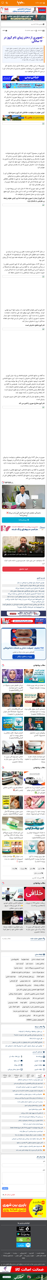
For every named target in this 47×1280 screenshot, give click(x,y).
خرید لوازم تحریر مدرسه (20, 1011)
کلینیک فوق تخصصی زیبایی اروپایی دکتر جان (30, 989)
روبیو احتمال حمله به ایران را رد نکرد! (33, 1124)
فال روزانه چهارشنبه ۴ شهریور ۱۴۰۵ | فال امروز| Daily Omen (26, 1128)
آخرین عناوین (40, 1076)
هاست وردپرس (13, 1002)
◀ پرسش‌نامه (24, 519)
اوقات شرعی (38, 1069)
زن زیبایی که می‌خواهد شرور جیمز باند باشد (31, 1117)
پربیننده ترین (16, 1076)
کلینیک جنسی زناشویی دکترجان (34, 994)
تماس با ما (7, 1253)
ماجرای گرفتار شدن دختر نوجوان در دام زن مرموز (27, 1042)
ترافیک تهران (38, 1065)
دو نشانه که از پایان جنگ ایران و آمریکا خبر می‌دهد (29, 1098)
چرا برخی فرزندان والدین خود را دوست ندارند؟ (28, 1035)
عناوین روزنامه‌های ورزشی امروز (33, 1105)
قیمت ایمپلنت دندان (38, 959)
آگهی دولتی (18, 1256)
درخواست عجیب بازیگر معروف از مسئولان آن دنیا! (28, 1135)
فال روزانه (17, 1065)
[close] (1, 1265)
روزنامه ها (39, 1056)
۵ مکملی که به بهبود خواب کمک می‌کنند (32, 1113)
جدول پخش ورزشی (14, 1069)
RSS (23, 1258)
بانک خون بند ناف (38, 1015)
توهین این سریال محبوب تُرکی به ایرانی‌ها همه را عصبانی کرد (23, 1046)
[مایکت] (23, 1245)
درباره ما (15, 1253)
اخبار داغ (28, 1076)
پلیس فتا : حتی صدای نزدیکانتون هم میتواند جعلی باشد (27, 591)
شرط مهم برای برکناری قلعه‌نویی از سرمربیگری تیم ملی (28, 1083)
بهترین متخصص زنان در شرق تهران (33, 1007)
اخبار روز (31, 1253)
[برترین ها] (20, 3)
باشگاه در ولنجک (39, 985)
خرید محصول (23, 569)
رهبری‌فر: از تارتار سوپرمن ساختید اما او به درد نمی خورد (27, 1091)
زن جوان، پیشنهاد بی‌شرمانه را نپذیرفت (30, 1031)
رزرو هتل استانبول (38, 981)
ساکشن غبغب (40, 963)
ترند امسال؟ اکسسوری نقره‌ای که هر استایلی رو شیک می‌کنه (26, 594)
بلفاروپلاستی (15, 959)
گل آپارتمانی (13, 981)
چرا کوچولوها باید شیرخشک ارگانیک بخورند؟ (30, 607)
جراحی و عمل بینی (25, 1015)
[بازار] (23, 1240)
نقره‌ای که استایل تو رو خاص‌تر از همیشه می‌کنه (30, 588)
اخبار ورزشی (23, 1253)
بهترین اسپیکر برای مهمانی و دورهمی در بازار (30, 583)
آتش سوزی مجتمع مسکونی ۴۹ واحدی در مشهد (30, 1143)
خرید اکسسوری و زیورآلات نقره (34, 968)
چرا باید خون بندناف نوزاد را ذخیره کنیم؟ (32, 585)
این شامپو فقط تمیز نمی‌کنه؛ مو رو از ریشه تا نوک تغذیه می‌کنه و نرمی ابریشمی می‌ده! (24, 600)
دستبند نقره (29, 963)
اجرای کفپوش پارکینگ (37, 1011)
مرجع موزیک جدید (38, 972)
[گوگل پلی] (23, 1234)
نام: (44, 1161)
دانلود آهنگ (40, 976)
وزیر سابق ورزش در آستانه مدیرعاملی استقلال (30, 1080)
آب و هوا (17, 1061)
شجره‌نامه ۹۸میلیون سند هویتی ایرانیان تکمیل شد (29, 1087)
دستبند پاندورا (18, 968)
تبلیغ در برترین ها (29, 1256)
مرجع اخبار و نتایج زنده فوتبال (21, 972)
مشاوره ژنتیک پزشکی (15, 994)
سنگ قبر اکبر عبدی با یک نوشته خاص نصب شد (29, 1150)
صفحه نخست (40, 1253)
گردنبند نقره (19, 963)
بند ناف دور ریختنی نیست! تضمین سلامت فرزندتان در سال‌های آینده (23, 604)
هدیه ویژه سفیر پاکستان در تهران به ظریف (30, 1146)
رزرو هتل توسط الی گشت (26, 976)
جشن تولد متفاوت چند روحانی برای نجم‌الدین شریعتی (27, 1139)
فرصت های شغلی (41, 1256)
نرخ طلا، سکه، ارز (14, 1056)
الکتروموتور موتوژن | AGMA (35, 1020)
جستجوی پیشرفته (8, 1256)
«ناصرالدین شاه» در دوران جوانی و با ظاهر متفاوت (28, 1094)
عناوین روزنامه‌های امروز (35, 1109)
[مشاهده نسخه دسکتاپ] (2, 2)
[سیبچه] (23, 1229)
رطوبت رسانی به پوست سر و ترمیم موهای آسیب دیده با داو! (25, 597)
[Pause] (4, 507)
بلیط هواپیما (25, 959)
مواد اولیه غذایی (11, 976)
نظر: (44, 1170)
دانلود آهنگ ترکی (14, 1007)
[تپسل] (3, 482)
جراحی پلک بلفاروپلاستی (23, 985)
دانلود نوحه (23, 1002)
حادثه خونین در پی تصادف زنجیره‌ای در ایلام (31, 1120)
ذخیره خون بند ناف (38, 998)
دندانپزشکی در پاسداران (37, 1002)
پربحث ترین (5, 1076)
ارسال (5, 1188)
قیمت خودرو (38, 1061)
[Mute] (7, 507)
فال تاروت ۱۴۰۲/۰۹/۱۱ (36, 1039)
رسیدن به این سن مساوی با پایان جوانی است (30, 1102)
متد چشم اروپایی (25, 981)
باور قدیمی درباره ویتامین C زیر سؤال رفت (31, 1131)
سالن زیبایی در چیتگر (23, 998)
